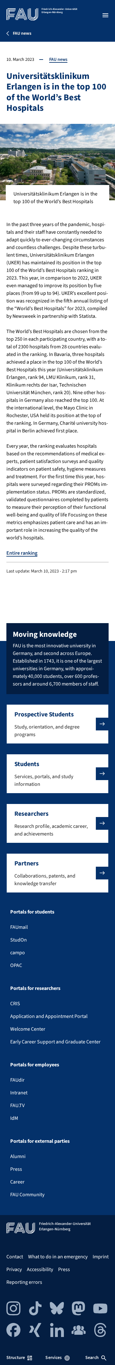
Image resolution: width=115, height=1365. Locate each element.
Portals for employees (34, 1064)
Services (53, 1357)
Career (17, 1181)
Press (16, 1169)
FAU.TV (17, 1105)
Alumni (18, 1156)
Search (92, 1357)
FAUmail (19, 927)
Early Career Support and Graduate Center (55, 1041)
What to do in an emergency (58, 1256)
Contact (14, 1256)
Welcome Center (27, 1029)
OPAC (16, 965)
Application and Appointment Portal (49, 1016)
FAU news (58, 59)
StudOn (18, 939)
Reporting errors (24, 1282)
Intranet (18, 1092)
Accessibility (40, 1269)
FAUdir (17, 1080)
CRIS (15, 1003)
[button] (57, 724)
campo (17, 952)
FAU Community (27, 1194)
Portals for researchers (35, 988)
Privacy (14, 1269)
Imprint (101, 1256)
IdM (14, 1118)
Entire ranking (21, 553)
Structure (15, 1357)
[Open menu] (105, 15)
